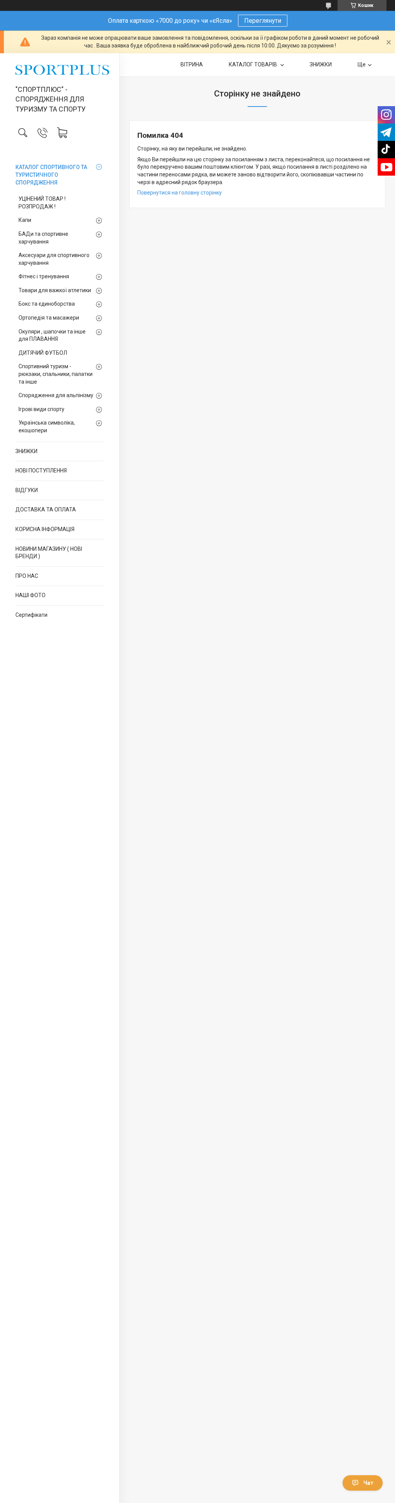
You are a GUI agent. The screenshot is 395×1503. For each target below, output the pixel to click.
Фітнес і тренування (44, 276)
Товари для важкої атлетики (55, 290)
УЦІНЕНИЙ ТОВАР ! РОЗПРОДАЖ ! (42, 203)
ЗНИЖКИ (26, 451)
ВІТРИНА (192, 64)
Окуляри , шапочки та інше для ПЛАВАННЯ (52, 335)
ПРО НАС (26, 576)
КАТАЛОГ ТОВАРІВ (253, 64)
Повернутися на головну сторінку (179, 193)
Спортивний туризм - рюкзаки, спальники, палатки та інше (56, 373)
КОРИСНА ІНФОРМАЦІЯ (44, 529)
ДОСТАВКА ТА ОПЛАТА (45, 509)
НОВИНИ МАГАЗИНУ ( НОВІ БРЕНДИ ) (48, 553)
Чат (368, 1483)
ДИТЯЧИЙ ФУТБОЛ (43, 353)
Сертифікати (31, 615)
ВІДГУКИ (26, 490)
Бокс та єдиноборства (47, 304)
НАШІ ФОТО (30, 595)
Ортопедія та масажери (49, 318)
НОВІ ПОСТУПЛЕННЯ (41, 470)
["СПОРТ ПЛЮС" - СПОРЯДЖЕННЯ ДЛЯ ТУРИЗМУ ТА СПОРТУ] (59, 70)
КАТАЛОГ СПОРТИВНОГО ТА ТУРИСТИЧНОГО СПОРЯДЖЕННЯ (51, 174)
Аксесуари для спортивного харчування (54, 259)
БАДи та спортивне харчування (43, 238)
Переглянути (262, 20)
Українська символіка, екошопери (47, 426)
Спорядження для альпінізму (56, 395)
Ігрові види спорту (41, 409)
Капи (25, 220)
